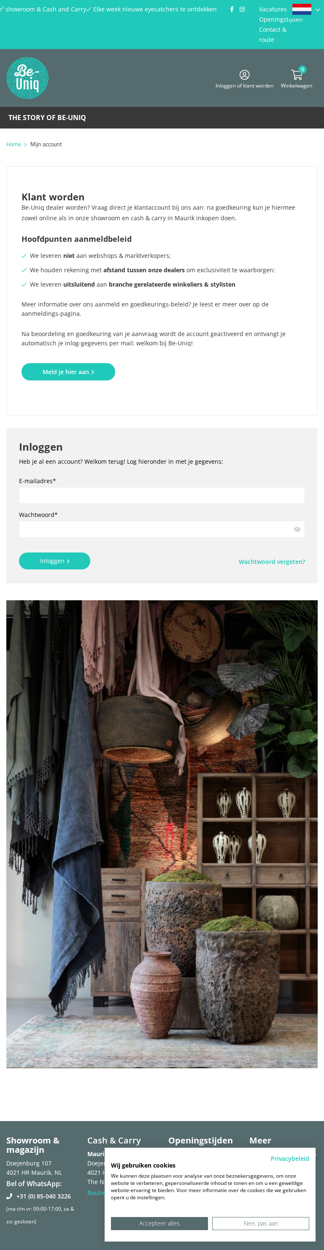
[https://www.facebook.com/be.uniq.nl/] (231, 9)
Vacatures (273, 9)
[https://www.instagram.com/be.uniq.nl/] (242, 9)
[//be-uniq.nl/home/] (306, 9)
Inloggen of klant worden (244, 84)
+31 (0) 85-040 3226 (43, 1196)
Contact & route (272, 34)
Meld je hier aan (66, 372)
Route (96, 1193)
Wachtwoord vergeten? (272, 562)
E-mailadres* (37, 481)
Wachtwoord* (38, 515)
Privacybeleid (290, 1158)
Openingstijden (281, 19)
